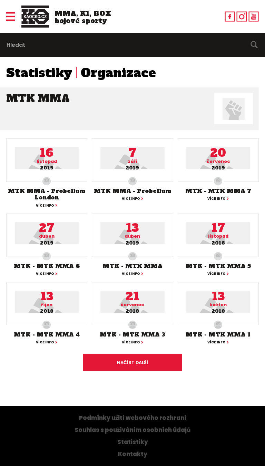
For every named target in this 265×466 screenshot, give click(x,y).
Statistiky (39, 73)
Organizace (118, 73)
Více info (45, 205)
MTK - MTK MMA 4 (47, 334)
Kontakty (132, 454)
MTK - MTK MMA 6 (47, 266)
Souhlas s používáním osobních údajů (132, 430)
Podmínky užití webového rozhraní (132, 418)
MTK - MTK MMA (132, 266)
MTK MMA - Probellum (132, 191)
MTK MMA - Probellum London (46, 194)
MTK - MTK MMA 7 (218, 191)
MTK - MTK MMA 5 (218, 266)
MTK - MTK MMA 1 (218, 334)
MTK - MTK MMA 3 (132, 334)
